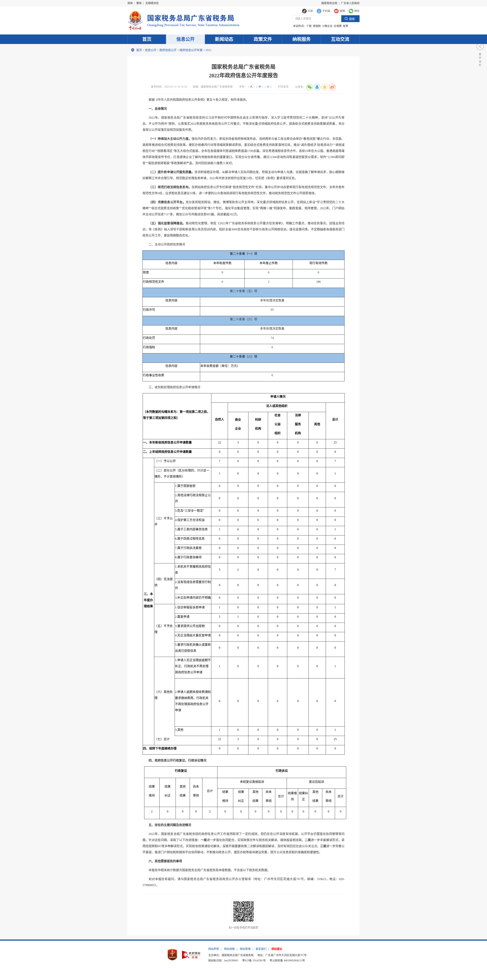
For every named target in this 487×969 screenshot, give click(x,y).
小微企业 (327, 26)
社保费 (338, 26)
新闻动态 (224, 39)
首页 (146, 39)
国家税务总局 (329, 3)
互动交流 (340, 39)
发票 (345, 26)
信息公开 (185, 39)
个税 (309, 26)
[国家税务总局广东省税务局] (183, 20)
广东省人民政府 (350, 3)
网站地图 (229, 948)
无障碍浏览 (152, 3)
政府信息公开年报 (191, 50)
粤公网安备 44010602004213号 (287, 960)
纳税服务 (301, 39)
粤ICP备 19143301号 (254, 960)
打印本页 (283, 86)
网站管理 (245, 948)
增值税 (317, 26)
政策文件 (263, 39)
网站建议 (276, 948)
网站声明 (213, 948)
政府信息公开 (168, 50)
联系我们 (261, 948)
